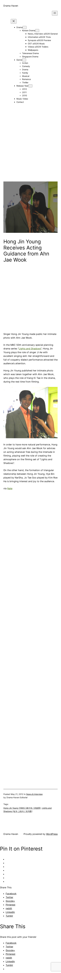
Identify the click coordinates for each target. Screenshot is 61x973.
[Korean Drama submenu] (37, 30)
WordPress (52, 834)
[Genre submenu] (24, 59)
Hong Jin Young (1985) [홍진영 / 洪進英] (22, 808)
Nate (9, 488)
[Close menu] (13, 21)
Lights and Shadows (30, 348)
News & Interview (34, 794)
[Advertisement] (30, 150)
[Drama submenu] (25, 27)
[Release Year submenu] (30, 85)
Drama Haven (10, 5)
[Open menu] (55, 13)
